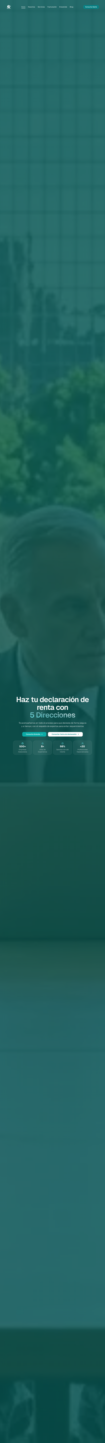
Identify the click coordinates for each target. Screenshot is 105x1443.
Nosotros (31, 7)
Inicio (23, 7)
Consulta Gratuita (33, 734)
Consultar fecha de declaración (64, 734)
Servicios (41, 7)
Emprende (63, 7)
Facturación (52, 7)
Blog (71, 7)
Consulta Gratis (91, 7)
